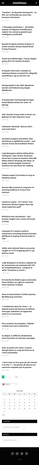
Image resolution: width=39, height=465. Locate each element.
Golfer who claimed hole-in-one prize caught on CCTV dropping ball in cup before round (18, 250)
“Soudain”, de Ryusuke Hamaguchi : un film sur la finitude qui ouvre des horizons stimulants (19, 15)
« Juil (3, 415)
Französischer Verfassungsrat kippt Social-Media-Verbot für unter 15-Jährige (18, 102)
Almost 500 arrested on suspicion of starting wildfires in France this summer (18, 190)
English (7, 384)
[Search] (36, 3)
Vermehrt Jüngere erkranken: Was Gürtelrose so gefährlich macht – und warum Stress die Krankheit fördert (18, 141)
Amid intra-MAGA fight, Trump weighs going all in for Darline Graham (19, 59)
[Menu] (3, 3)
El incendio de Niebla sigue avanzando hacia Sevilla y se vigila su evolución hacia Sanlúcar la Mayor (19, 282)
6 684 (16, 377)
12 (14, 403)
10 (4, 403)
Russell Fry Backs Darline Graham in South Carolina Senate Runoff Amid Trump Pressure (18, 46)
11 (9, 403)
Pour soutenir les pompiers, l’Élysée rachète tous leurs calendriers (18, 324)
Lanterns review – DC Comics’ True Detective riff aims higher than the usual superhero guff (17, 204)
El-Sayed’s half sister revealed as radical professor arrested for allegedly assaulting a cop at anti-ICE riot (19, 73)
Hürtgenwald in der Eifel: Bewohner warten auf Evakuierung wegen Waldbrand (18, 87)
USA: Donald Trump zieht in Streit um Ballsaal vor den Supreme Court (18, 115)
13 (19, 403)
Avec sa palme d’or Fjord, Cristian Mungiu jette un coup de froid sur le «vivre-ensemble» (18, 350)
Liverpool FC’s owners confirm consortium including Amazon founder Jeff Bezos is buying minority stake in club (19, 235)
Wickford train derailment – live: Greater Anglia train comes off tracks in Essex (18, 219)
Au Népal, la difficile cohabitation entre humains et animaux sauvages (18, 336)
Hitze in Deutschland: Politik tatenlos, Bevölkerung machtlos (19, 295)
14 (24, 403)
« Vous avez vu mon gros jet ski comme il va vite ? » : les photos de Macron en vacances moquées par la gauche (19, 364)
